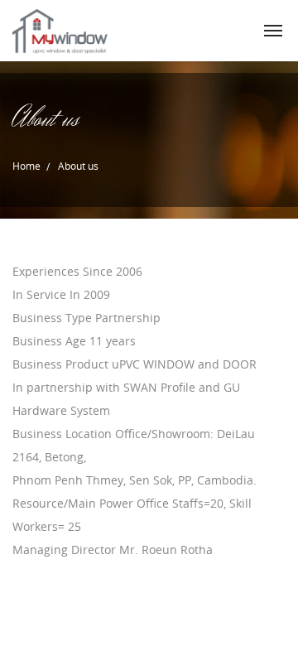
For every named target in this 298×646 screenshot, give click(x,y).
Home (26, 165)
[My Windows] (61, 30)
